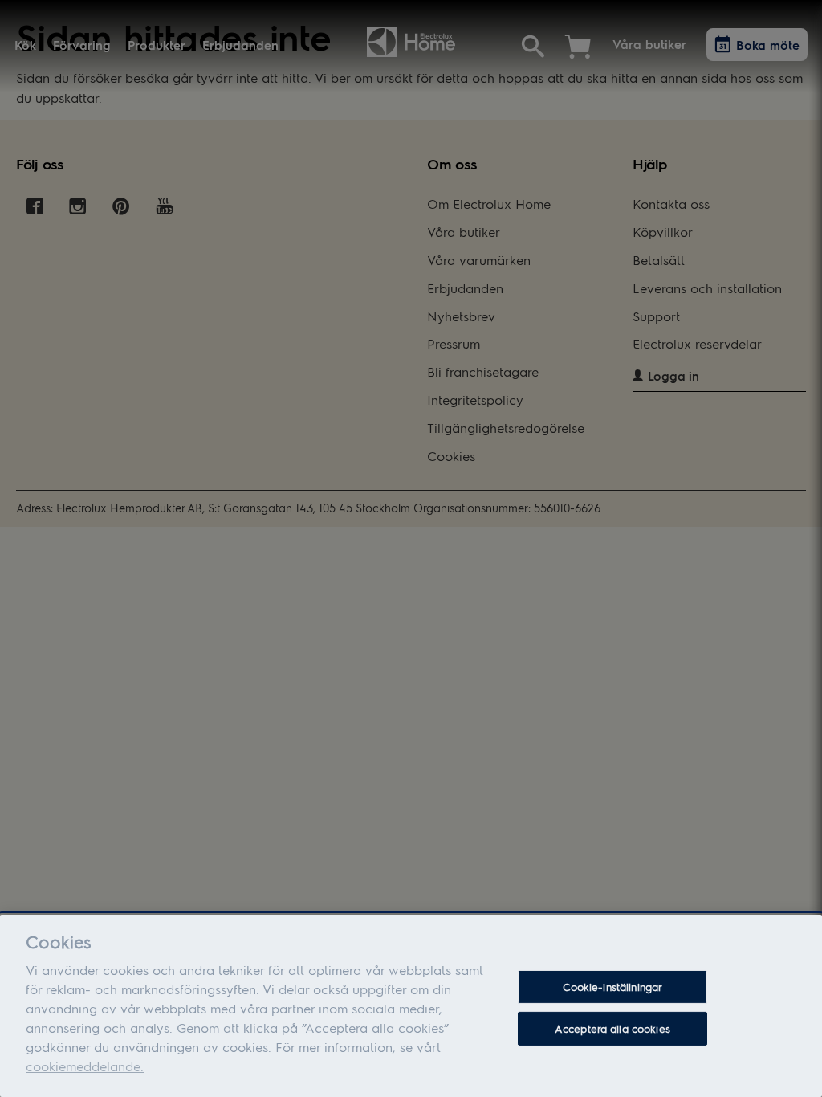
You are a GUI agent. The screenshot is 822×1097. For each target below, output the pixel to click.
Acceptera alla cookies (612, 1028)
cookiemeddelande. (85, 1066)
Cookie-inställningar (613, 986)
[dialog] (411, 1006)
